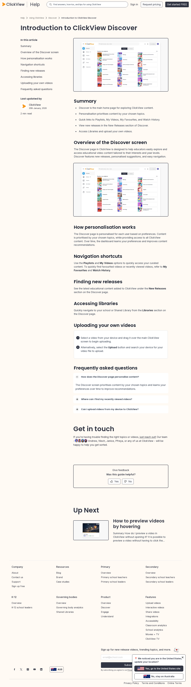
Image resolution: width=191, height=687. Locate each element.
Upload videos (153, 603)
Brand (59, 577)
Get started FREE (177, 4)
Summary (26, 46)
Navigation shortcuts (33, 64)
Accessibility (152, 620)
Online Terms (175, 683)
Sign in (134, 4)
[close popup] (182, 657)
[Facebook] (14, 669)
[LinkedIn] (41, 669)
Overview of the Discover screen (40, 52)
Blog (58, 572)
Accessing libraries (31, 76)
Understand (107, 616)
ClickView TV (152, 638)
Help (23, 17)
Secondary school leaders (159, 581)
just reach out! (148, 436)
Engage (105, 612)
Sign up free (18, 586)
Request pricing (152, 4)
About (15, 572)
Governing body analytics (69, 607)
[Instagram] (28, 669)
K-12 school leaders (22, 607)
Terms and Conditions (153, 683)
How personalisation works (36, 58)
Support (16, 581)
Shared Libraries (65, 612)
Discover (53, 17)
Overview (106, 572)
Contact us (17, 577)
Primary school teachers (114, 577)
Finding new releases (33, 70)
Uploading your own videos (37, 83)
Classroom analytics (156, 625)
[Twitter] (21, 669)
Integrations (152, 616)
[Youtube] (34, 669)
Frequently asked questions (36, 89)
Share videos (152, 612)
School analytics (154, 629)
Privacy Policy (131, 683)
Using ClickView (36, 17)
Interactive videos (155, 607)
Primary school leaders (113, 581)
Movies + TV (152, 634)
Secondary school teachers (160, 577)
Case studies (62, 581)
